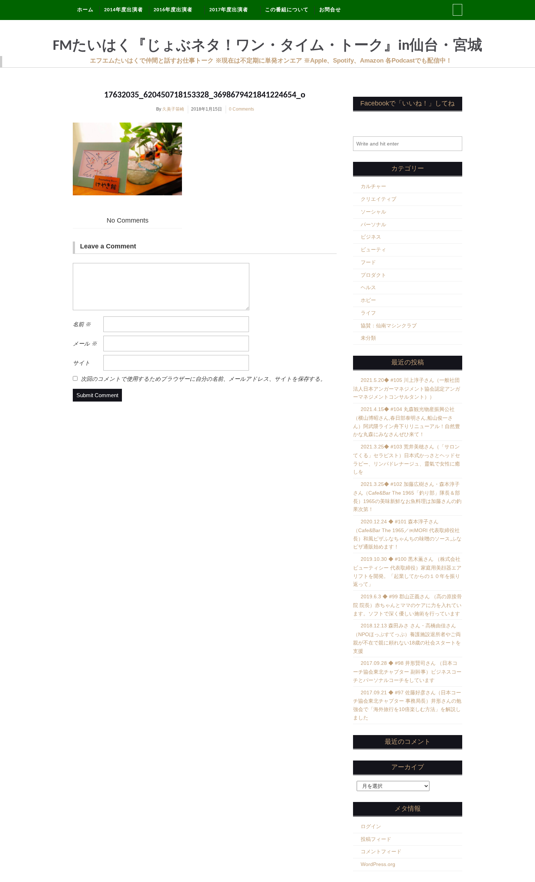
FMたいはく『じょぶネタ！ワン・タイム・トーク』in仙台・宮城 (267, 46)
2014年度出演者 (123, 10)
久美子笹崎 (173, 109)
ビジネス (371, 237)
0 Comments (241, 109)
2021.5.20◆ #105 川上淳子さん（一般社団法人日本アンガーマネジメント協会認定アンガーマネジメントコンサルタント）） (406, 388)
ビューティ (373, 249)
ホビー (368, 300)
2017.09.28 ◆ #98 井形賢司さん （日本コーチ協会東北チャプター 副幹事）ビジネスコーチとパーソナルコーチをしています (407, 671)
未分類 (368, 338)
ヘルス (368, 287)
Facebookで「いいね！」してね (407, 103)
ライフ (368, 313)
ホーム (85, 10)
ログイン (371, 826)
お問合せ (330, 10)
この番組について (287, 10)
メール (85, 343)
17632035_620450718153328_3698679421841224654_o (204, 95)
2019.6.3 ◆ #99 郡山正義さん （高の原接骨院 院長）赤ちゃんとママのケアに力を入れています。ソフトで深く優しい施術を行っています (407, 605)
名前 (82, 324)
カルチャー (373, 186)
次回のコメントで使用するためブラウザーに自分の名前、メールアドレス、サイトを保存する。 (203, 379)
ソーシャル (373, 212)
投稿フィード (376, 839)
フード (368, 262)
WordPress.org (378, 864)
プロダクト (373, 275)
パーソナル (373, 224)
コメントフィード (381, 851)
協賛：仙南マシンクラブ (389, 325)
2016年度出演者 (173, 10)
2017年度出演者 (228, 10)
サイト (81, 363)
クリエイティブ (378, 199)
